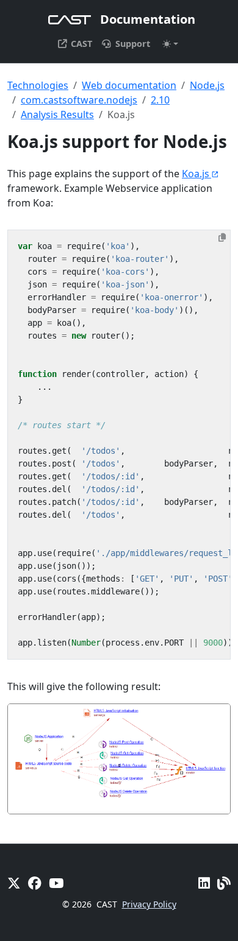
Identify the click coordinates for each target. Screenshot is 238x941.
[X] (14, 883)
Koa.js (195, 173)
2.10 (160, 100)
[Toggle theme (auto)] (170, 43)
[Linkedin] (204, 883)
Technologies (37, 85)
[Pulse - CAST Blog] (224, 883)
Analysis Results (57, 114)
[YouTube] (56, 883)
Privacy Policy (149, 904)
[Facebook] (34, 883)
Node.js (207, 85)
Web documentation (129, 85)
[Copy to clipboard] (222, 237)
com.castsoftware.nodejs (79, 100)
